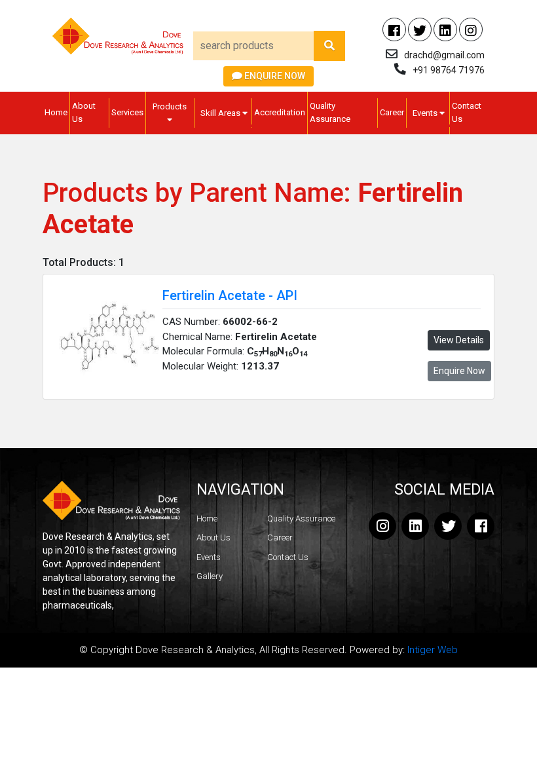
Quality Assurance (330, 112)
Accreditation (279, 112)
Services (127, 112)
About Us (84, 112)
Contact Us (466, 112)
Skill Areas (221, 113)
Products (170, 106)
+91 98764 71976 (449, 70)
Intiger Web (432, 650)
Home (56, 112)
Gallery (209, 576)
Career (392, 112)
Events (426, 113)
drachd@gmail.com (444, 55)
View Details (459, 340)
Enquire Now (273, 76)
